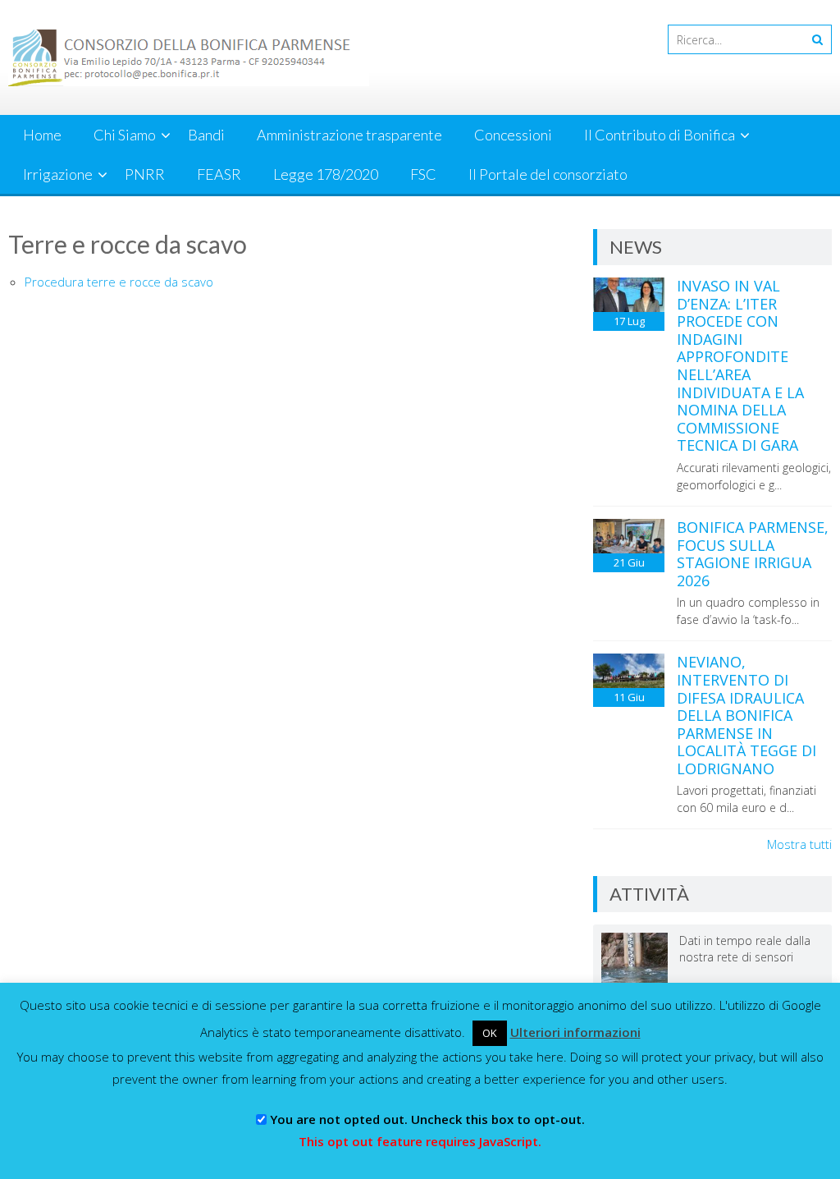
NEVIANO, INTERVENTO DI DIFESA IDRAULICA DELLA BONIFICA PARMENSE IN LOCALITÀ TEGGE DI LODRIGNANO (746, 715)
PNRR (145, 174)
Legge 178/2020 (325, 174)
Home (42, 135)
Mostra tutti (799, 844)
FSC (423, 174)
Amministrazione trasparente (349, 135)
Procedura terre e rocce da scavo (119, 281)
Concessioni (513, 135)
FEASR (219, 174)
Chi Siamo (125, 135)
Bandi (206, 135)
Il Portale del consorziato (548, 174)
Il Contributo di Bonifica (659, 135)
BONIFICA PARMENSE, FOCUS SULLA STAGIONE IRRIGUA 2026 (753, 553)
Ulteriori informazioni (575, 1032)
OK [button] (489, 1032)
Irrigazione (58, 174)
